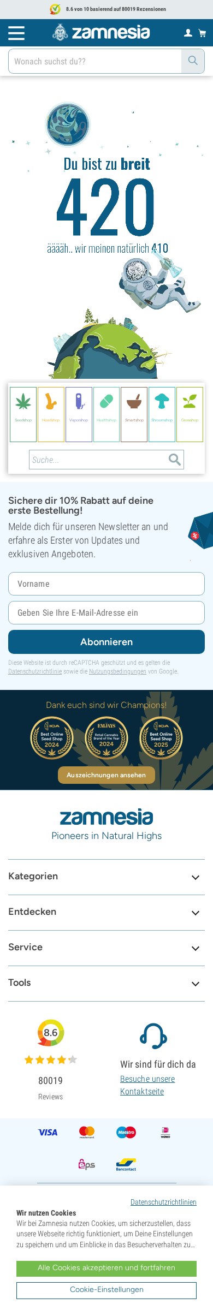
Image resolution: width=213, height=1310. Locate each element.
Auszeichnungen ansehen (106, 775)
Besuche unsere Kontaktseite (147, 1085)
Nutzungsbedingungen (117, 671)
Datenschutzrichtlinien (164, 1202)
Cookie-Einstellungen (107, 1289)
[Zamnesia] (101, 32)
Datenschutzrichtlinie (35, 671)
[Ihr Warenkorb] (202, 33)
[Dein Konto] (188, 32)
